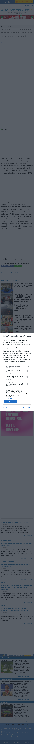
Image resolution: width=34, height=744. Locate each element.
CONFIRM (10, 401)
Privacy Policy (27, 408)
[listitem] (17, 367)
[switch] (27, 371)
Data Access (16, 408)
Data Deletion (7, 408)
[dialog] (17, 372)
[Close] (30, 336)
